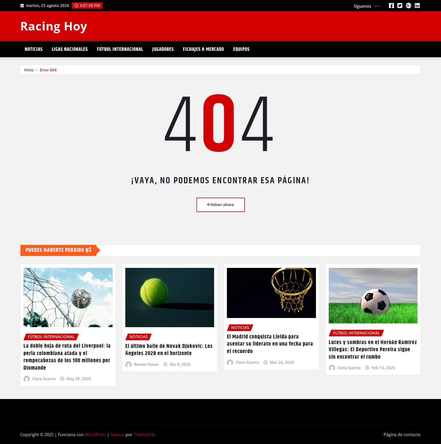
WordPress (95, 434)
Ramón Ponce (146, 364)
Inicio (29, 69)
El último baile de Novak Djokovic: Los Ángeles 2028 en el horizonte (169, 350)
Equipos (241, 49)
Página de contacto (402, 434)
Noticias (34, 49)
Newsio (118, 434)
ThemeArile (144, 434)
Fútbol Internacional (120, 49)
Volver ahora (222, 204)
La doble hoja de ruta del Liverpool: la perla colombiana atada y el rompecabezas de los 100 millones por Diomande (67, 357)
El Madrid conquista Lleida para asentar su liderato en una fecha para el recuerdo (270, 344)
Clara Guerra (44, 378)
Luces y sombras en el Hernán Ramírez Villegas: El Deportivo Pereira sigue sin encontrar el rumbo (373, 349)
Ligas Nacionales (70, 49)
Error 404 (48, 69)
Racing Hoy (53, 26)
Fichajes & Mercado (203, 49)
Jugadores (163, 49)
